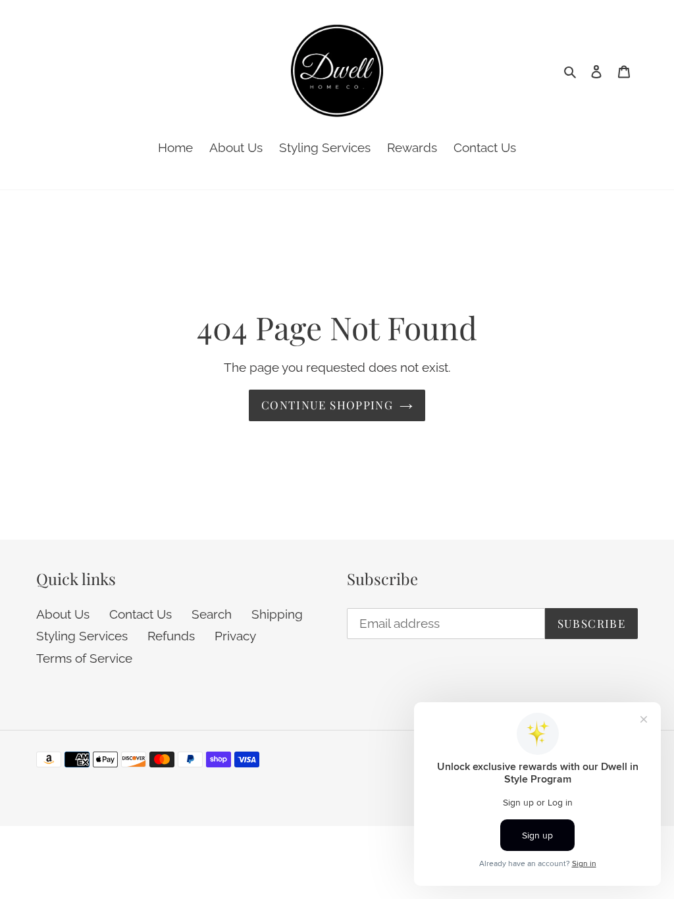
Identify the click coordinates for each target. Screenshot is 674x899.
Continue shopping (327, 405)
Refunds (171, 636)
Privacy (235, 636)
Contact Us (140, 614)
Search (212, 614)
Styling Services (82, 636)
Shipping (277, 614)
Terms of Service (84, 658)
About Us (63, 614)
